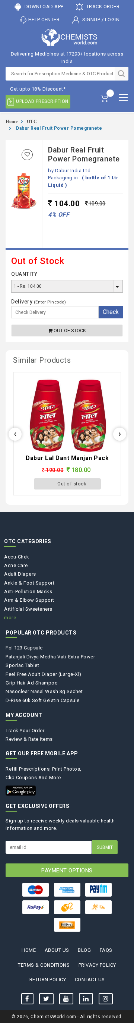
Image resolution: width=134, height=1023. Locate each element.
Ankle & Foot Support (29, 583)
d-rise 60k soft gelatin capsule (43, 700)
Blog (84, 950)
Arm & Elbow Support (29, 600)
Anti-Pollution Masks (28, 591)
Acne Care (16, 565)
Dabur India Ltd (73, 170)
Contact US (90, 979)
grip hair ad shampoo (32, 683)
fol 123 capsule (24, 648)
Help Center (44, 19)
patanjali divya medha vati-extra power (50, 657)
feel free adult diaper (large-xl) (44, 674)
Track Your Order (25, 730)
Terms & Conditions (44, 965)
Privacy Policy (97, 965)
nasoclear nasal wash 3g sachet (44, 691)
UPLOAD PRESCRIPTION (42, 101)
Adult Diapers (20, 574)
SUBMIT (105, 847)
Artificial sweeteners (28, 609)
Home (11, 121)
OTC (32, 121)
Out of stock (69, 330)
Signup (91, 19)
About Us (57, 950)
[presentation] (15, 434)
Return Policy (47, 979)
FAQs (106, 950)
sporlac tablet (22, 665)
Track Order (102, 6)
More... (12, 617)
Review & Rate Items (29, 739)
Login (112, 19)
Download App (43, 6)
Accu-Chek (16, 557)
